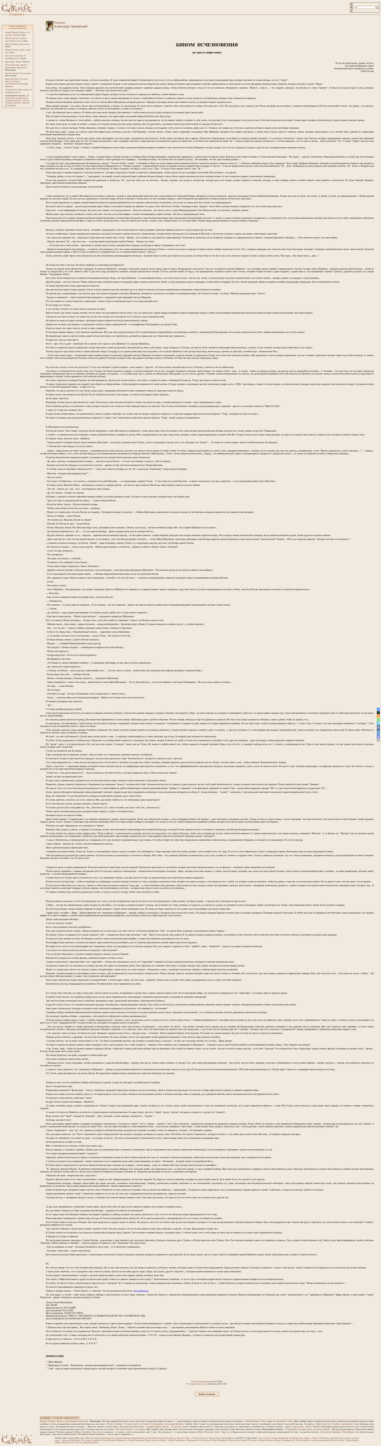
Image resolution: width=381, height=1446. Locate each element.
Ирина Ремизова (12, 50)
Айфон (57, 1442)
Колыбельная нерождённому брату (131, 1438)
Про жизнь (25, 44)
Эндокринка (192, 1440)
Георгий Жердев (227, 1438)
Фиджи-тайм (214, 1438)
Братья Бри (9, 61)
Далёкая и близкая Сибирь (269, 1440)
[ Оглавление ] (16, 14)
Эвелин (18, 61)
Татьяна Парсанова (136, 1440)
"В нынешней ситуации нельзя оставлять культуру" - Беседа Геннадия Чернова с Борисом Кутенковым (17, 100)
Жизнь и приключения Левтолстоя (72, 1421)
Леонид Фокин (11, 89)
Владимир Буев (108, 1438)
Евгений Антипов (12, 73)
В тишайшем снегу (350, 1432)
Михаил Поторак (12, 65)
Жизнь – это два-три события (176, 1426)
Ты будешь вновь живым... (300, 1438)
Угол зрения (26, 73)
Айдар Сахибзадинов (177, 1440)
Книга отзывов (207, 1394)
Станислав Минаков (279, 1438)
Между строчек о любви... (156, 1440)
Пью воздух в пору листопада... (177, 1438)
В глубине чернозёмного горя (344, 1424)
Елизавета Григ (68, 1442)
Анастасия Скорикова (14, 56)
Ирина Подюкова (12, 44)
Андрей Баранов (12, 32)
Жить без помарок (93, 1438)
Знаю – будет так (221, 1432)
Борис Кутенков (11, 79)
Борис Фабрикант (219, 1440)
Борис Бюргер (353, 1440)
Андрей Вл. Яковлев (249, 1440)
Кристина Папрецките (71, 1440)
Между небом (233, 1440)
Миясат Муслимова (320, 1438)
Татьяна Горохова (200, 1438)
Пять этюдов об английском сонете (277, 1421)
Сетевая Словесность (197, 1384)
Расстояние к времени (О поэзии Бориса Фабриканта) (104, 1440)
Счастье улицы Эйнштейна (86, 1442)
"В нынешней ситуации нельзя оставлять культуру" (308, 1429)
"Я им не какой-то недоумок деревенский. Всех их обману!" (320, 1440)
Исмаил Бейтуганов (76, 1438)
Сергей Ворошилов (155, 1438)
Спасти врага (205, 1440)
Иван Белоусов (11, 38)
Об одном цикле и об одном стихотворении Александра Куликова (16, 82)
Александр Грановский (202, 1381)
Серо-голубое (264, 1438)
